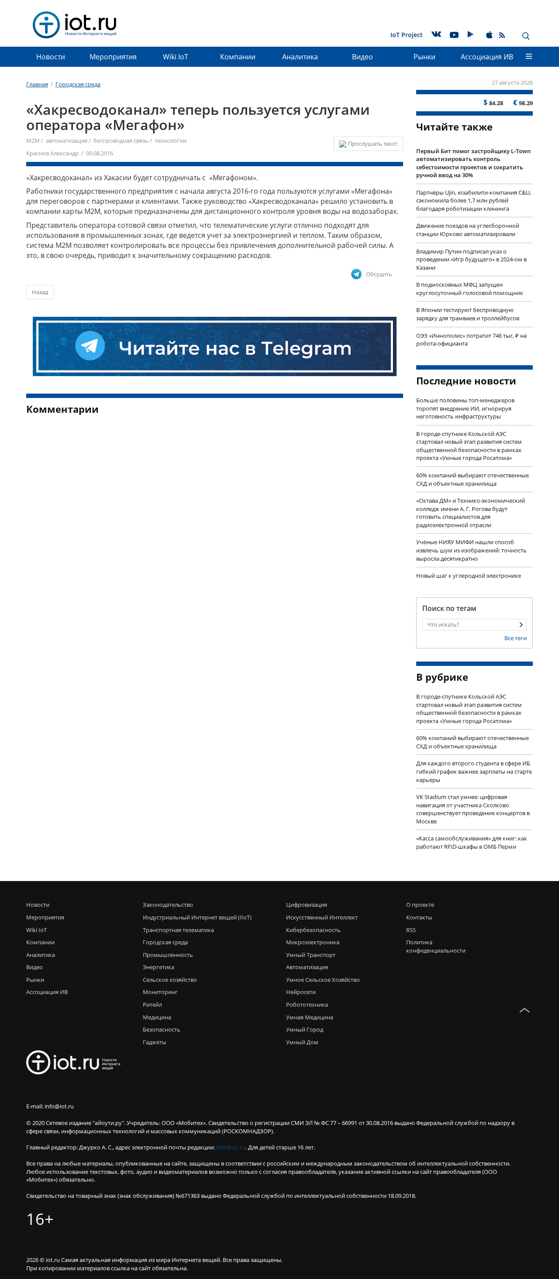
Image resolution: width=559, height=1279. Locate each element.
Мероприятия (113, 57)
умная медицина (309, 1017)
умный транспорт (310, 955)
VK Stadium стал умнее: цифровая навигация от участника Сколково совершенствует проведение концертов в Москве (473, 809)
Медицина (157, 1017)
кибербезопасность (313, 930)
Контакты (419, 917)
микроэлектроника (312, 942)
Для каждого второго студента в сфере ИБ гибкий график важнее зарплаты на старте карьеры (474, 771)
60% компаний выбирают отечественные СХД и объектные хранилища (472, 479)
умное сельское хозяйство (323, 980)
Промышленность (168, 955)
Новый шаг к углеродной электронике (468, 575)
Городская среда (165, 942)
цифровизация (306, 905)
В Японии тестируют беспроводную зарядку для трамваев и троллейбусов (467, 314)
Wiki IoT (175, 57)
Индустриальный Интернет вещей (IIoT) (197, 917)
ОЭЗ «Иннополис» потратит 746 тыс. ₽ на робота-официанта (471, 340)
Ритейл (152, 1004)
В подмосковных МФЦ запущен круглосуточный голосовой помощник (469, 289)
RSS (411, 930)
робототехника (307, 1004)
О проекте (420, 905)
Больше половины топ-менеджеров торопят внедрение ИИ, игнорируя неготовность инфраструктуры (465, 408)
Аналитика (300, 57)
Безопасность (161, 1029)
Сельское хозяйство (170, 980)
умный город (304, 1029)
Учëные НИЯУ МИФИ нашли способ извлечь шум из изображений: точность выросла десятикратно (471, 550)
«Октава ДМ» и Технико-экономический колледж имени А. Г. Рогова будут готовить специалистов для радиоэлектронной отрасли (470, 513)
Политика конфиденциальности (433, 946)
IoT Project (406, 35)
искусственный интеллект (322, 917)
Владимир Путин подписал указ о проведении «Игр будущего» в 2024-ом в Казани (471, 259)
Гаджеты (154, 1042)
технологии (170, 140)
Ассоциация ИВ (487, 57)
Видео (362, 57)
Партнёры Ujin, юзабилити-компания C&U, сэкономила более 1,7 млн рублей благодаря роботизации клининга (473, 201)
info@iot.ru (230, 1147)
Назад (40, 292)
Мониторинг (160, 992)
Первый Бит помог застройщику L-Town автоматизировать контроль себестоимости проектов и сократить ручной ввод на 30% (473, 163)
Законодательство (168, 905)
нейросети (301, 992)
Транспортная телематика (178, 930)
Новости (50, 57)
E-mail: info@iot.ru (50, 1106)
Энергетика (158, 967)
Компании (237, 57)
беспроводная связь (120, 140)
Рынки (424, 57)
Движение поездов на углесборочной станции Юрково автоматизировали (467, 230)
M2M (33, 140)
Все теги (515, 638)
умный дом (302, 1042)
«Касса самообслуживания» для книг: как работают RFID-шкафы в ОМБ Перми (471, 842)
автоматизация (66, 140)
